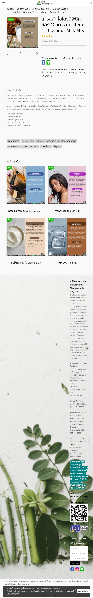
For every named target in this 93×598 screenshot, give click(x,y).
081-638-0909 (75, 444)
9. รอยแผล (71, 69)
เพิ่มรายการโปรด (51, 58)
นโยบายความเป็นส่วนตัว (54, 591)
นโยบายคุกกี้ (15, 594)
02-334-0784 (79, 439)
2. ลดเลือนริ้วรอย (57, 69)
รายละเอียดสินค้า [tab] (14, 90)
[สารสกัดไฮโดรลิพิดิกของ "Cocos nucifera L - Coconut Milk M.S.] (22, 32)
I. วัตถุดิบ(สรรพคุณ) (76, 72)
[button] (90, 3)
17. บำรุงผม (46, 76)
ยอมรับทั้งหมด (83, 591)
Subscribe (75, 563)
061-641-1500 (75, 450)
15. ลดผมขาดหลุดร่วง (56, 72)
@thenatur (79, 502)
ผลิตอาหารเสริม (82, 306)
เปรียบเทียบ (70, 58)
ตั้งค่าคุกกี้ (70, 591)
